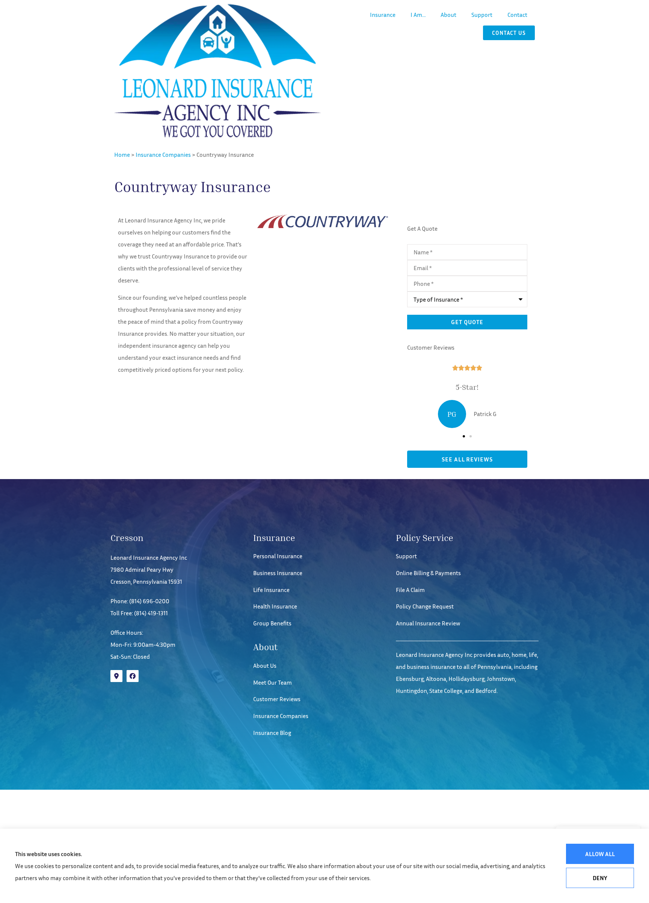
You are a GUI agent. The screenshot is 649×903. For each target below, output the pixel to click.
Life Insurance (271, 589)
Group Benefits (272, 623)
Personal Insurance (277, 556)
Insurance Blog (272, 732)
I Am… (418, 14)
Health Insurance (275, 606)
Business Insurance (277, 573)
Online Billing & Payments (428, 573)
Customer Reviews (276, 699)
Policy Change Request (425, 606)
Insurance (382, 14)
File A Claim (410, 589)
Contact (517, 14)
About (448, 14)
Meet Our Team (272, 682)
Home (122, 154)
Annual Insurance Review (428, 623)
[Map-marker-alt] (116, 676)
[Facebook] (133, 676)
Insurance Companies (163, 154)
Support (481, 14)
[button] (464, 436)
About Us (264, 665)
